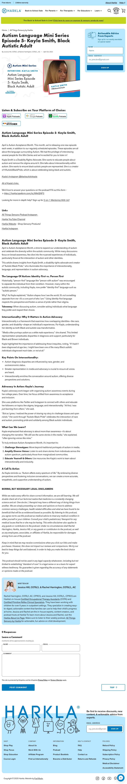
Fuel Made (38, 778)
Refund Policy (109, 745)
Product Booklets (60, 754)
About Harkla (111, 2)
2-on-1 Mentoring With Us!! (56, 200)
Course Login (10, 759)
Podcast (56, 750)
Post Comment (18, 687)
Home (4, 30)
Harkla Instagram (10, 228)
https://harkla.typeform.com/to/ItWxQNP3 (24, 193)
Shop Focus (9, 750)
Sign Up (105, 68)
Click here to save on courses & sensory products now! (78, 20)
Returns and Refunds (87, 759)
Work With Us (34, 750)
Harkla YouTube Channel (13, 219)
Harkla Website (9, 223)
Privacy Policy (42, 680)
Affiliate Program (36, 754)
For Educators (84, 10)
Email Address (93, 723)
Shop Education (11, 754)
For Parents (50, 10)
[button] (121, 778)
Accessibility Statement (113, 768)
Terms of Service (56, 680)
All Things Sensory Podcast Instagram (20, 214)
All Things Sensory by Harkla (21, 30)
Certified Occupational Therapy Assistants (40, 599)
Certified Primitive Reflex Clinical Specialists (24, 602)
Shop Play (8, 745)
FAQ (80, 745)
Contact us (82, 754)
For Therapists (66, 10)
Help (121, 2)
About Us (32, 745)
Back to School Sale (34, 10)
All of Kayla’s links (10, 183)
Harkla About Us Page (14, 617)
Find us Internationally (38, 759)
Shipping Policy (109, 750)
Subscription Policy (111, 754)
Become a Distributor (62, 759)
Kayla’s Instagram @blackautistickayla (19, 176)
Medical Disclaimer (111, 763)
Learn (97, 10)
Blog (55, 745)
